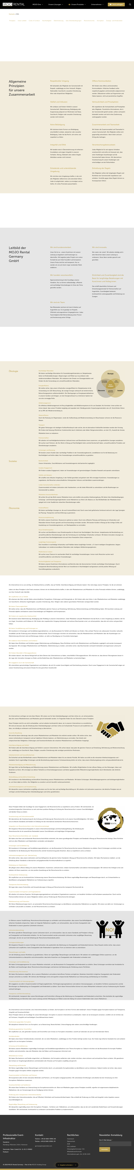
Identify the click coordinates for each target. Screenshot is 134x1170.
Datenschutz (71, 1141)
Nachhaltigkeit (46, 21)
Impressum (70, 1139)
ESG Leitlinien (71, 1146)
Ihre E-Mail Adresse (106, 1140)
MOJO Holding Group (39, 1164)
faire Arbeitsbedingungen (73, 21)
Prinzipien (12, 21)
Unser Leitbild (22, 21)
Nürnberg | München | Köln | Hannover (15, 1145)
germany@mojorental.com (43, 1146)
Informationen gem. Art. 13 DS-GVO (78, 1154)
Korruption (100, 21)
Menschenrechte (89, 21)
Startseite (12, 14)
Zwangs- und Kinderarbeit (114, 21)
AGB (68, 1144)
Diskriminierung (58, 21)
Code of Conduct (34, 21)
